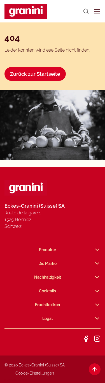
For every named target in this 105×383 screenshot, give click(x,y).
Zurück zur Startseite (35, 74)
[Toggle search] (86, 11)
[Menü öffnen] (97, 11)
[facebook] (86, 338)
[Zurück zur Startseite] (25, 11)
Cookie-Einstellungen (34, 373)
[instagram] (97, 338)
